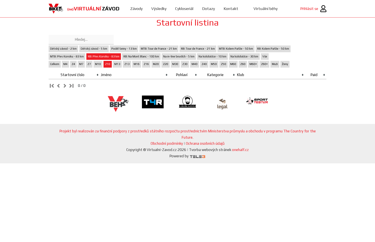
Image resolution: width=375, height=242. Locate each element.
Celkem (54, 64)
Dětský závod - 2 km (63, 48)
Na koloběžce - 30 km (244, 56)
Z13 (127, 64)
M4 (65, 64)
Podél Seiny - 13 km (124, 48)
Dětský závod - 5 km (94, 48)
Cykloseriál (184, 8)
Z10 (107, 64)
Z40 (204, 64)
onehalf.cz (240, 150)
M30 (175, 64)
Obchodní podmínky (167, 143)
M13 (117, 64)
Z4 (73, 64)
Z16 (146, 64)
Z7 (89, 64)
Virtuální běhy (265, 8)
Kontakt (231, 8)
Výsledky (158, 8)
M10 (98, 64)
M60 (233, 64)
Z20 (165, 64)
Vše (264, 56)
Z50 (223, 64)
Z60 (242, 64)
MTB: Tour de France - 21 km (159, 48)
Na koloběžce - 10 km (212, 56)
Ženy (285, 64)
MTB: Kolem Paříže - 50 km (236, 48)
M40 (194, 64)
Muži (275, 64)
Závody (136, 8)
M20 (156, 64)
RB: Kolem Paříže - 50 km (273, 48)
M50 (214, 64)
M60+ (253, 64)
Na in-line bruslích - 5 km (178, 56)
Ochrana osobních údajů (205, 143)
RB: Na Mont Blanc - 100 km (141, 56)
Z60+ (264, 64)
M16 (137, 64)
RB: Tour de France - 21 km (198, 48)
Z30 (185, 64)
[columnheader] (74, 75)
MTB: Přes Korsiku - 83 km (67, 56)
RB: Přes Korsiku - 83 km (103, 56)
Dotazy (208, 8)
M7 (81, 64)
